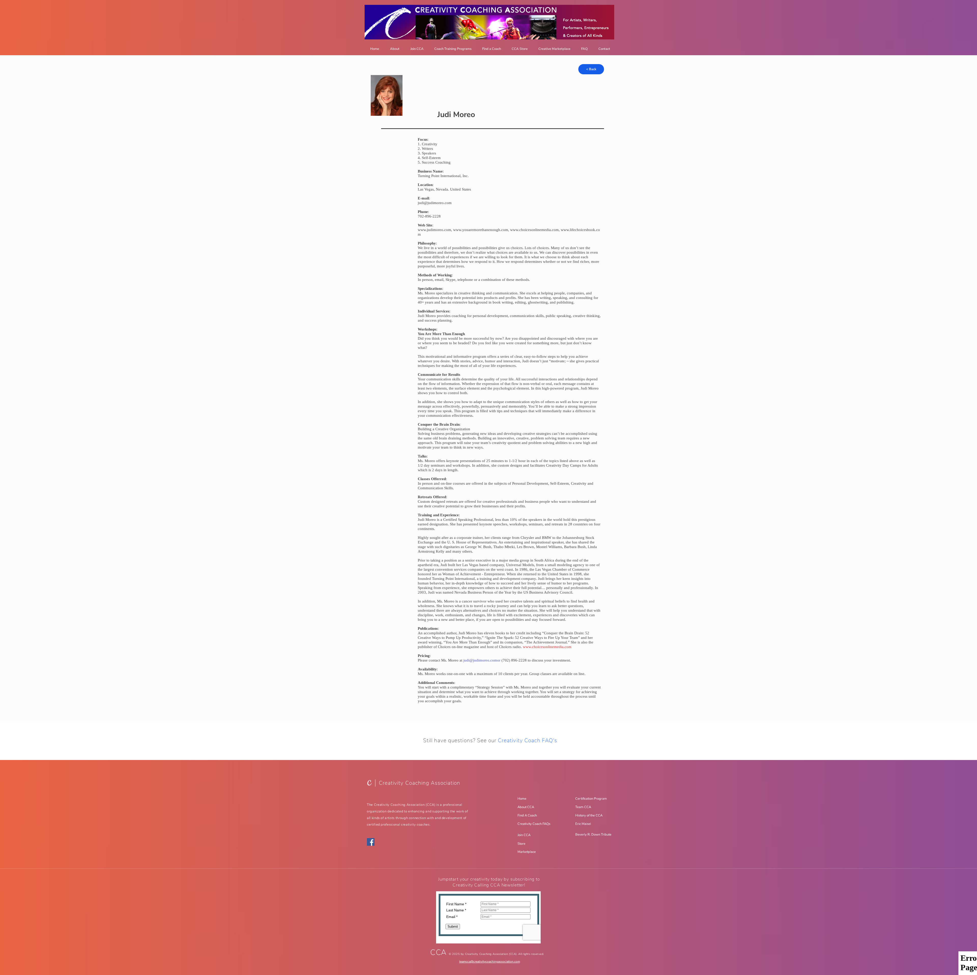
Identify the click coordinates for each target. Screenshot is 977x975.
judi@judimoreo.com (435, 203)
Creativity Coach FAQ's (527, 740)
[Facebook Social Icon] (371, 842)
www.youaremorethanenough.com (480, 230)
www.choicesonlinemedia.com (534, 230)
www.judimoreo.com (434, 230)
